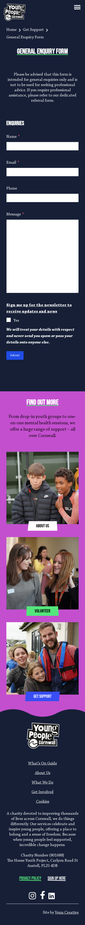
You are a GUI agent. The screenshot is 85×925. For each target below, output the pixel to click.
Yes (16, 321)
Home (11, 30)
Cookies (42, 802)
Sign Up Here (57, 878)
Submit (15, 355)
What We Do (42, 783)
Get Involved (42, 792)
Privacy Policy (30, 878)
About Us (42, 773)
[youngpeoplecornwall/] (32, 894)
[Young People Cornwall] (17, 7)
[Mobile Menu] (77, 7)
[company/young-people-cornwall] (51, 894)
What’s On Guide (42, 764)
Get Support (33, 30)
